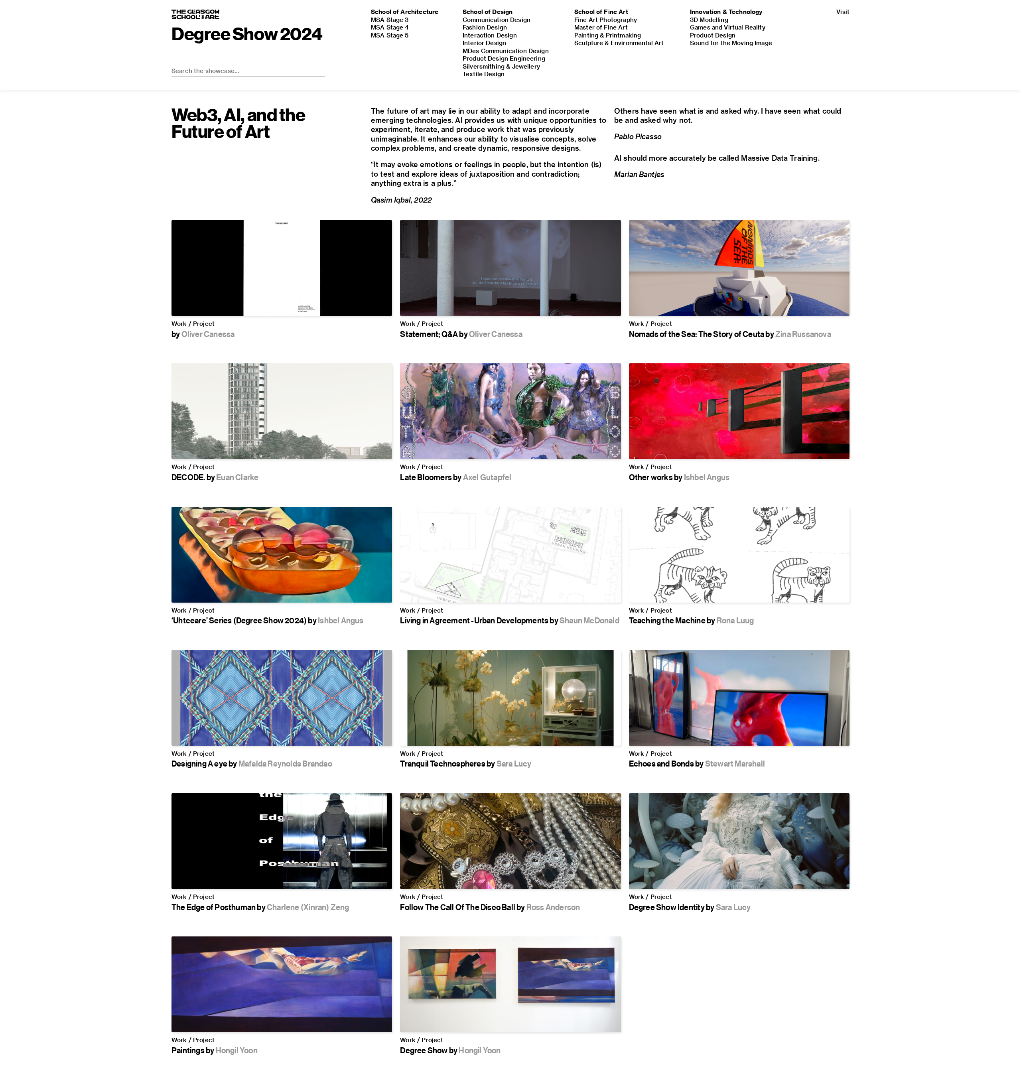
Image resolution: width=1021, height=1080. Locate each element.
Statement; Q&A (429, 334)
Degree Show (423, 1050)
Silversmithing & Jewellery (501, 66)
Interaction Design (490, 35)
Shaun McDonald (589, 620)
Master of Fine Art (601, 27)
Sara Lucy (514, 763)
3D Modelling (709, 19)
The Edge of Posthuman (213, 907)
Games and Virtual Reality (727, 27)
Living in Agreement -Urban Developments (474, 620)
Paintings (188, 1050)
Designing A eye (199, 763)
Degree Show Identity (667, 907)
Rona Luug (735, 620)
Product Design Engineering (504, 58)
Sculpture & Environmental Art (619, 42)
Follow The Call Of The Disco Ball (457, 907)
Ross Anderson (553, 907)
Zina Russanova (803, 334)
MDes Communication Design (506, 50)
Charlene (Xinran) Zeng (308, 907)
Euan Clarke (237, 477)
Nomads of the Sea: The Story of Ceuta (697, 334)
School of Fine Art (601, 11)
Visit (843, 11)
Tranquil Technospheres (442, 763)
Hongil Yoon (237, 1050)
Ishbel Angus (706, 477)
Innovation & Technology (726, 11)
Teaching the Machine (667, 620)
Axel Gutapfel (487, 477)
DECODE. (188, 477)
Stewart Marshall (735, 763)
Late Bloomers (426, 477)
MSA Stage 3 (390, 19)
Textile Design (484, 73)
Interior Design (484, 42)
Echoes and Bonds (661, 763)
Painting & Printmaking (607, 35)
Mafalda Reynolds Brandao (285, 763)
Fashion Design (485, 27)
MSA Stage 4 (390, 27)
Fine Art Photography (605, 19)
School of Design (487, 11)
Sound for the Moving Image (731, 42)
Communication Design (496, 19)
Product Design (712, 35)
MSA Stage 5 (390, 35)
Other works (651, 477)
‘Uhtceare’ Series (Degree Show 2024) (239, 620)
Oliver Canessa (208, 334)
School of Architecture (404, 11)
